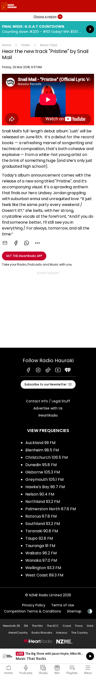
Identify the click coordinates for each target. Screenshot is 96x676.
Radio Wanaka (42, 633)
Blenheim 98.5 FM (42, 450)
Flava (79, 626)
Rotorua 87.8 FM (41, 516)
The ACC (53, 626)
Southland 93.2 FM (42, 523)
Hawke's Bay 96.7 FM (45, 487)
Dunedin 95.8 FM (41, 465)
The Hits (37, 626)
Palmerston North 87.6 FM (50, 509)
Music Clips (48, 45)
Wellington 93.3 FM (43, 568)
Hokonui (61, 633)
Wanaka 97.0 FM (41, 560)
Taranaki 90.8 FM (41, 531)
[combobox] (37, 243)
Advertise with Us (48, 408)
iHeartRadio (48, 415)
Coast (67, 626)
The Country (79, 633)
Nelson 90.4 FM (39, 494)
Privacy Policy (33, 605)
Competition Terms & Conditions (32, 611)
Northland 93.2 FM (42, 501)
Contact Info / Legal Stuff (48, 401)
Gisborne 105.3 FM (42, 472)
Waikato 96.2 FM (41, 553)
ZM (26, 626)
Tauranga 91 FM (40, 545)
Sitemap (74, 611)
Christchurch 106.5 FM (46, 457)
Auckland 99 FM (40, 443)
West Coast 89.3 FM (44, 575)
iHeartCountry (18, 633)
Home (6, 45)
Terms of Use (62, 605)
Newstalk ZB (11, 626)
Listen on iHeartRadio (48, 656)
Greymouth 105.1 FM (44, 479)
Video (25, 45)
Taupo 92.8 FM (39, 538)
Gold (90, 626)
